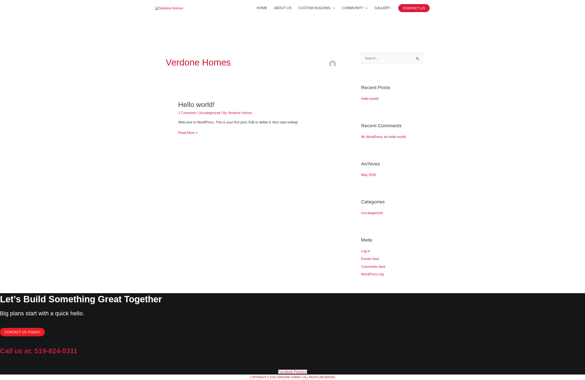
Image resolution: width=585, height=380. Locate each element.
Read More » (188, 132)
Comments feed (373, 266)
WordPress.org (372, 274)
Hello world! (196, 104)
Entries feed (370, 259)
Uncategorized (209, 113)
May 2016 (368, 175)
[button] (414, 8)
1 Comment (187, 113)
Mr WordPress (372, 137)
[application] (333, 8)
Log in (365, 251)
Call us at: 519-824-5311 (38, 351)
